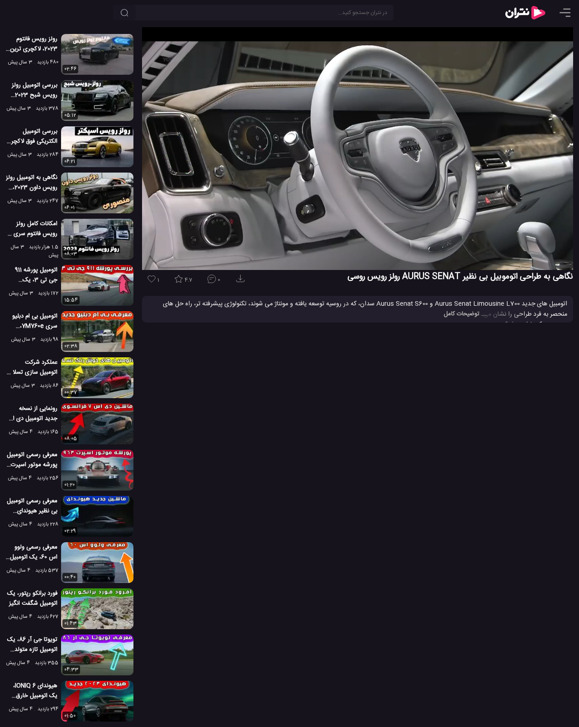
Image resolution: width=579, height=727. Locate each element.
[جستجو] (124, 12)
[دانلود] (242, 281)
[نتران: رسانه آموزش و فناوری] (525, 13)
